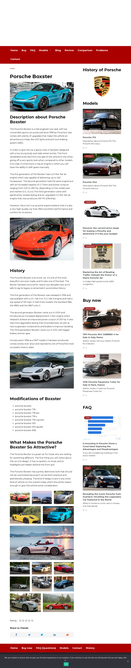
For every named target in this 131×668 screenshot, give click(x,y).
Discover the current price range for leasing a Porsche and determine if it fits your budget (101, 231)
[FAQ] (102, 438)
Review (69, 50)
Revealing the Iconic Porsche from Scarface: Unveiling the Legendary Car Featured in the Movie (102, 497)
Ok (66, 664)
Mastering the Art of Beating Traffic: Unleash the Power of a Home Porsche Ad (100, 275)
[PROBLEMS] (102, 223)
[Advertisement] (65, 27)
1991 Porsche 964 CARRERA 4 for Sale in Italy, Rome (101, 335)
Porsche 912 (89, 137)
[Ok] (128, 661)
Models (43, 50)
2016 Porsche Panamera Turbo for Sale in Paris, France (101, 383)
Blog (58, 50)
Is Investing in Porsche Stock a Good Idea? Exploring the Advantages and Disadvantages (100, 446)
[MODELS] (102, 132)
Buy (24, 50)
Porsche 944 (90, 182)
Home (14, 50)
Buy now (27, 648)
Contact (15, 59)
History (90, 648)
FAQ (32, 50)
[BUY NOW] (102, 329)
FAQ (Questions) (46, 648)
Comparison (85, 50)
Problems (102, 50)
